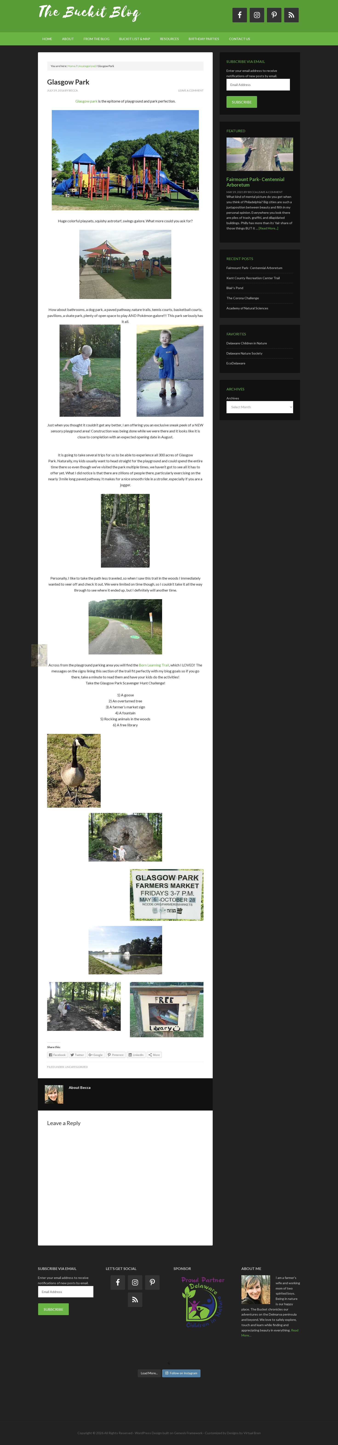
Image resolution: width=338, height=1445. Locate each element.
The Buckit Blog (89, 16)
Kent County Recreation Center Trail (253, 278)
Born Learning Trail (154, 665)
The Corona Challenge (242, 298)
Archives (232, 398)
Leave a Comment (190, 90)
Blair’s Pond (234, 288)
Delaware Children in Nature (246, 343)
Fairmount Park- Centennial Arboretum (254, 268)
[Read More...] (268, 228)
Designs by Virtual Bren (244, 1433)
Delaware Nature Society (244, 353)
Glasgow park (86, 101)
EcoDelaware (235, 363)
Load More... (149, 1373)
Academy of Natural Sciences (247, 308)
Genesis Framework (188, 1433)
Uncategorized (76, 1067)
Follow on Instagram (183, 1373)
